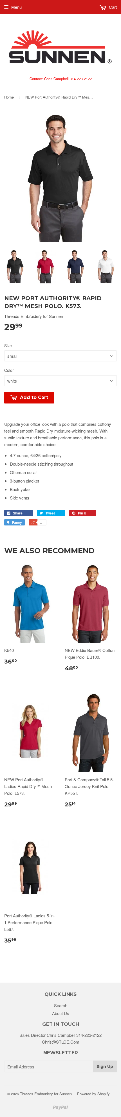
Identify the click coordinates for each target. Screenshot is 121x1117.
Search (60, 1005)
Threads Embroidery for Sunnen (46, 1093)
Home (9, 97)
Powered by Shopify (93, 1093)
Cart (112, 7)
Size (8, 345)
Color (9, 370)
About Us (60, 1013)
